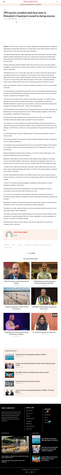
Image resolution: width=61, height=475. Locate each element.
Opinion (46, 412)
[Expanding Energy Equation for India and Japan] (9, 384)
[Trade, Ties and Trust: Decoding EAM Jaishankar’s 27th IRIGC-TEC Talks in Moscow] (9, 392)
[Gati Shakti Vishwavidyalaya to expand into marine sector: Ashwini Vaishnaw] (44, 296)
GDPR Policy (29, 423)
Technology (47, 422)
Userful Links (30, 407)
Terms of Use (29, 413)
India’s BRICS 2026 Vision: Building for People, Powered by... (49, 458)
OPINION (22, 4)
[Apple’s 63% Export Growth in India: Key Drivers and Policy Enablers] (15, 445)
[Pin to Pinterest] (30, 253)
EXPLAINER (27, 4)
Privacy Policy (29, 410)
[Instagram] (29, 472)
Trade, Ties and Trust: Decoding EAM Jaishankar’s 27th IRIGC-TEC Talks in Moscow (34, 391)
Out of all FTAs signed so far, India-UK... (44, 332)
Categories (47, 409)
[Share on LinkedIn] (32, 253)
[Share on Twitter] (29, 253)
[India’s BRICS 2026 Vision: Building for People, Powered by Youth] (9, 375)
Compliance (29, 421)
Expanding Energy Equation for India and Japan (27, 381)
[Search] (57, 1)
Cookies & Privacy (30, 426)
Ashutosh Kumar (13, 18)
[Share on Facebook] (27, 253)
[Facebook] (32, 472)
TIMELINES (38, 4)
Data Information (30, 418)
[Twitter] (26, 472)
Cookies (28, 416)
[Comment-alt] (35, 472)
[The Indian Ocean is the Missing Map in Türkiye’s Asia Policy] (9, 357)
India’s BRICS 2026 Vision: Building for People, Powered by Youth (32, 372)
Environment (47, 414)
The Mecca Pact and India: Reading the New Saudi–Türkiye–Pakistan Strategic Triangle (35, 364)
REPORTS (33, 4)
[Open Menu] (4, 1)
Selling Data (29, 428)
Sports (46, 417)
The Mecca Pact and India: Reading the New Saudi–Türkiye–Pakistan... (49, 449)
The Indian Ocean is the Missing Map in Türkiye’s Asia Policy (30, 354)
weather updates (8, 247)
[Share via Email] (34, 253)
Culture (46, 420)
